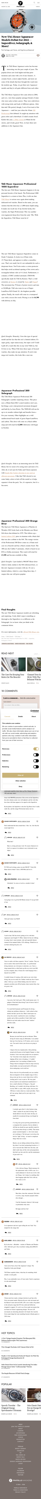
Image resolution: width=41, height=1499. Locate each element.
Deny (20, 786)
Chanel (34, 282)
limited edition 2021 (8, 536)
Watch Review (21, 1459)
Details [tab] (20, 716)
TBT (20, 1453)
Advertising (20, 1433)
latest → (37, 654)
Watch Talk (20, 1457)
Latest (20, 1463)
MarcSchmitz (8, 1262)
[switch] (36, 754)
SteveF (6, 1294)
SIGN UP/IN (4, 3)
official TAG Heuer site (31, 632)
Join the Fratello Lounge (20, 1426)
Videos (20, 1437)
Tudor (27, 282)
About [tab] (34, 716)
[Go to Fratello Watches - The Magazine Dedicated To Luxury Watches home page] (20, 2)
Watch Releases (20, 643)
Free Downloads (20, 1435)
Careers (20, 1431)
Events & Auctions (8, 643)
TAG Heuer (5, 199)
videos (38, 6)
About (20, 1429)
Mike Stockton (12, 879)
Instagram (20, 1473)
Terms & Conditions (20, 1490)
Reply (9, 813)
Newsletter (20, 1439)
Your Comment (7, 702)
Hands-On (20, 1451)
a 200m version (18, 119)
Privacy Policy (20, 1492)
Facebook (20, 1471)
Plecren (6, 1221)
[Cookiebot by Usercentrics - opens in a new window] (30, 711)
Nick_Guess (8, 1240)
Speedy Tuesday (20, 1448)
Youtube (20, 1475)
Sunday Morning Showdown (20, 1461)
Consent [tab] (7, 716)
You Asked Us (20, 1455)
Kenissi (13, 282)
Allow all (20, 775)
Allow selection (20, 781)
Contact (20, 1441)
